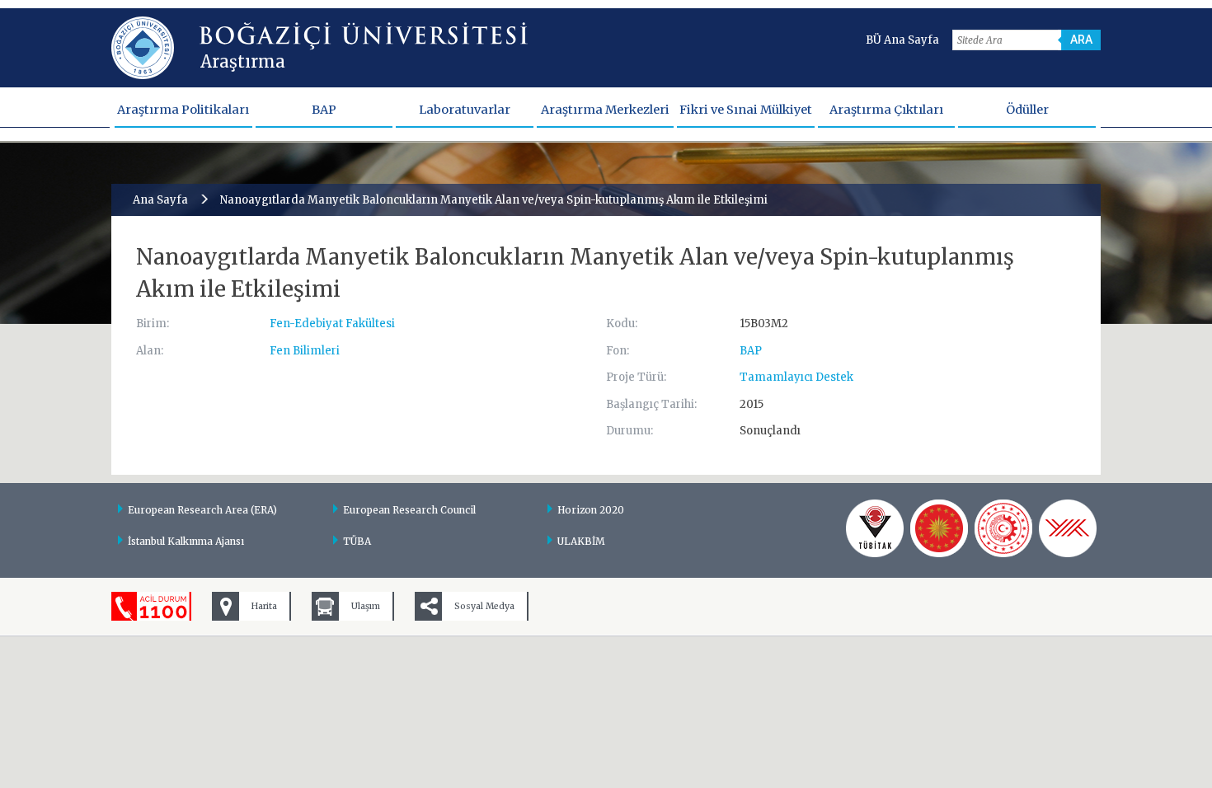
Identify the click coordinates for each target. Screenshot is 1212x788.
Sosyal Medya (484, 606)
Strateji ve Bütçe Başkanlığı (939, 528)
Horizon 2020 (590, 510)
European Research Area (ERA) (202, 510)
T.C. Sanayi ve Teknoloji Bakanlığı (1003, 528)
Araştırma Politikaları (183, 109)
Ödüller (1027, 109)
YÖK (1068, 528)
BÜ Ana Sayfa (902, 40)
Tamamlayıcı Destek (796, 377)
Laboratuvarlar (464, 109)
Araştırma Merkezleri (605, 109)
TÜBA (357, 541)
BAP (324, 109)
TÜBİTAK (875, 528)
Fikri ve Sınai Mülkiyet (745, 109)
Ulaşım (365, 606)
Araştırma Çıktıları (886, 109)
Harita (264, 606)
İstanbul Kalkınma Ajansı (186, 541)
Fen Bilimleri (305, 351)
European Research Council (409, 510)
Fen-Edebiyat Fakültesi (332, 324)
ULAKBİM (581, 541)
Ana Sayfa (160, 200)
